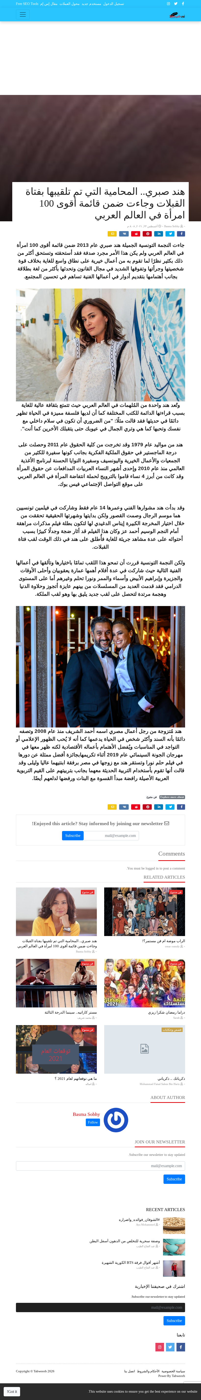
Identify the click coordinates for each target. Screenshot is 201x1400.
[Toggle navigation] (23, 14)
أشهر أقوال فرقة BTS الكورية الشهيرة (131, 1263)
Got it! (12, 1391)
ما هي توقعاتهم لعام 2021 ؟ (76, 1079)
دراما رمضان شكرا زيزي (166, 1012)
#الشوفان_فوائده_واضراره (139, 1220)
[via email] (112, 234)
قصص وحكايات (172, 1029)
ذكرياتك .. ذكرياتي (171, 1079)
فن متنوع (152, 797)
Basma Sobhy (86, 1114)
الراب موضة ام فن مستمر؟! (163, 941)
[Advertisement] (100, 58)
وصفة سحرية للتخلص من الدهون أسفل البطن (124, 1241)
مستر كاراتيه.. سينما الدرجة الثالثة (71, 1012)
